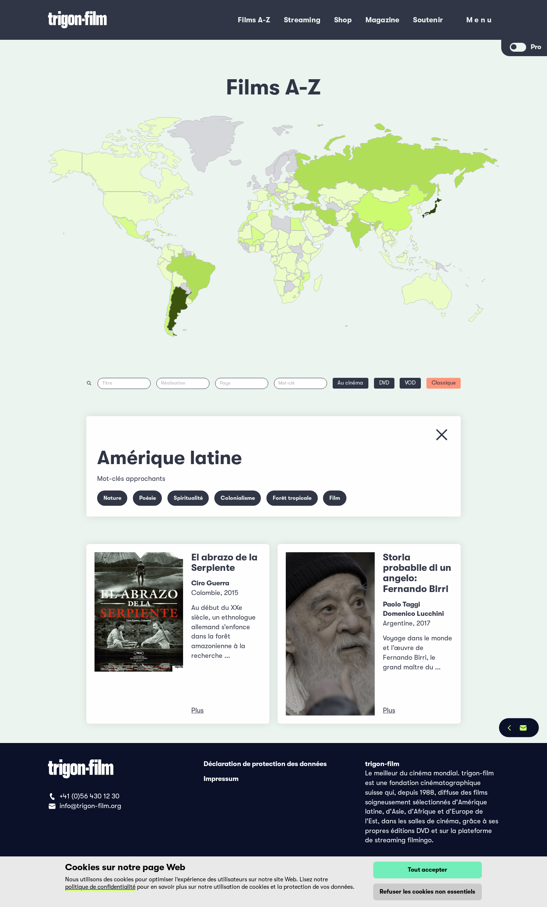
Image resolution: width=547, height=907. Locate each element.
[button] (372, 228)
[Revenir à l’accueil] (106, 20)
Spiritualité (188, 498)
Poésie (147, 498)
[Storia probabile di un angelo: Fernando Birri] (330, 633)
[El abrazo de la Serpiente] (139, 633)
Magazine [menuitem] (382, 20)
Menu (480, 21)
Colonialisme (238, 498)
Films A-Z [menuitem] (254, 20)
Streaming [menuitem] (302, 20)
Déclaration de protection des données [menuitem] (265, 764)
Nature (112, 498)
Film (334, 498)
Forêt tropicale (292, 498)
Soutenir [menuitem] (428, 20)
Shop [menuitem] (343, 20)
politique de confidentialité (100, 887)
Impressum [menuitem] (221, 779)
